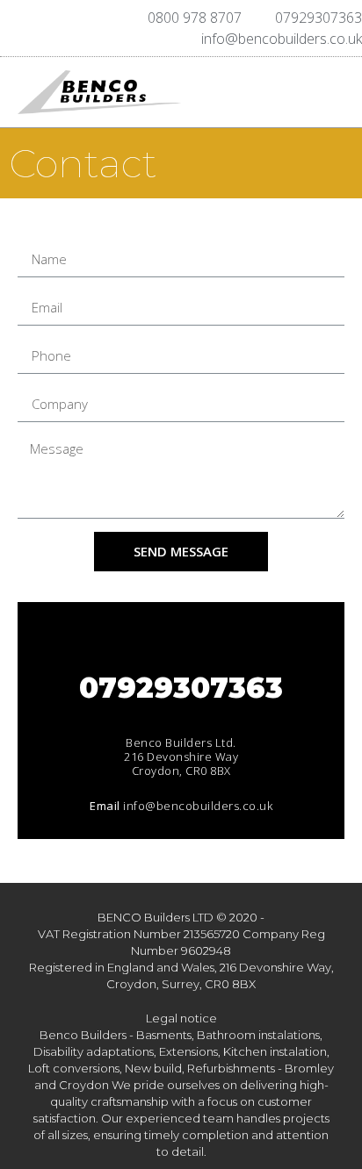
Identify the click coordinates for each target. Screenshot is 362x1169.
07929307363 (181, 688)
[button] (280, 92)
